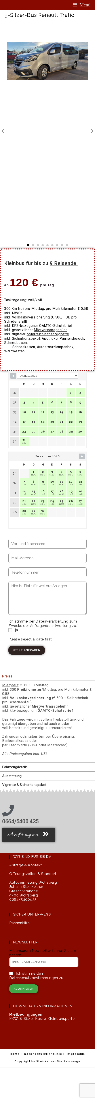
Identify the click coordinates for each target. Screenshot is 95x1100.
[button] (3, 131)
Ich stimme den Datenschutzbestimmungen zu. (36, 975)
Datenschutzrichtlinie (43, 1053)
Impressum (76, 1053)
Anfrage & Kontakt (25, 865)
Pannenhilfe (19, 923)
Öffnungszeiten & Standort (33, 874)
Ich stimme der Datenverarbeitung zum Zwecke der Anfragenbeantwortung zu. (43, 623)
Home (15, 1053)
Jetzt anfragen (26, 650)
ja (16, 630)
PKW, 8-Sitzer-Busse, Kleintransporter (42, 1016)
